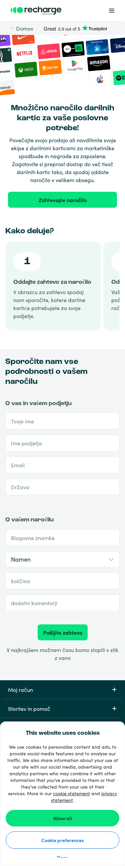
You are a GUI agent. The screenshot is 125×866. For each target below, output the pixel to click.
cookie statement (71, 793)
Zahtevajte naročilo (63, 199)
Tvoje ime (22, 421)
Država (20, 486)
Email (18, 465)
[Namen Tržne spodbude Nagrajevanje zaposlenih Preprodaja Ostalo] (62, 559)
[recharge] (36, 10)
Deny (62, 857)
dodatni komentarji (34, 602)
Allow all (62, 818)
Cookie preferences (62, 840)
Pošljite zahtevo (62, 632)
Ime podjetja (26, 443)
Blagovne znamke (33, 537)
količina (20, 581)
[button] (62, 689)
